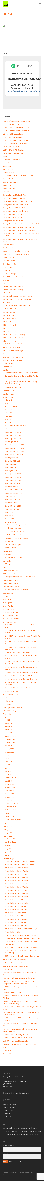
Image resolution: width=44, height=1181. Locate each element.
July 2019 (8, 758)
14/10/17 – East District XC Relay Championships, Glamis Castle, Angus (20, 1030)
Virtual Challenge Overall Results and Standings (21, 929)
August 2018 (9, 730)
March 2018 (9, 771)
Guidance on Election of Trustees (16, 538)
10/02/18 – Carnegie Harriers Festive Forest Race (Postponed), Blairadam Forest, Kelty (20, 982)
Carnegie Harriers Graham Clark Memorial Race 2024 (21, 227)
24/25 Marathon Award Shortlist (14, 153)
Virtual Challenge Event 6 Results (16, 916)
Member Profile (8, 367)
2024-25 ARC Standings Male (13, 137)
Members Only (8, 397)
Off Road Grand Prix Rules (16, 531)
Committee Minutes (9, 264)
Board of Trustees (9, 179)
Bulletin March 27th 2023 (13, 493)
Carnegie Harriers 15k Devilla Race (14, 195)
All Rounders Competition (11, 160)
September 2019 (10, 810)
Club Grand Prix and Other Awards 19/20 (19, 175)
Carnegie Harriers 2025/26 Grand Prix (17, 305)
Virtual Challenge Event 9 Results (16, 926)
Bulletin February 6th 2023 (14, 455)
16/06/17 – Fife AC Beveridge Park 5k (15, 1035)
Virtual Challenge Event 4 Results (16, 909)
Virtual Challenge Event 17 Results (16, 890)
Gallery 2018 (7, 1051)
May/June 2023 (10, 845)
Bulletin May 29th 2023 (13, 506)
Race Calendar (8, 600)
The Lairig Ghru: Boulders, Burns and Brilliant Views (20, 1134)
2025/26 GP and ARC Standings (13, 150)
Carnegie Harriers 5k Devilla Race (14, 214)
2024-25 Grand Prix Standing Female (15, 140)
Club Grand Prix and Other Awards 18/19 (17, 251)
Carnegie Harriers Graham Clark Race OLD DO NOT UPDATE (20, 240)
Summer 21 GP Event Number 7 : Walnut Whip (21, 679)
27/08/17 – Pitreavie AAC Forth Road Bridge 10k (19, 1044)
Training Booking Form (13, 819)
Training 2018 (9, 816)
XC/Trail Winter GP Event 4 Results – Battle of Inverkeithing (20, 951)
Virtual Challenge (8, 858)
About (5, 156)
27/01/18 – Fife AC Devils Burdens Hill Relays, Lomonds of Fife (22, 1008)
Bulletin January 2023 (12, 458)
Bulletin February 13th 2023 (14, 445)
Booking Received (9, 189)
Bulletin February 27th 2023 (14, 451)
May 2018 (8, 781)
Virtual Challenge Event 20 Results (16, 903)
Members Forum (8, 391)
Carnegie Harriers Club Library (13, 221)
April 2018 (8, 723)
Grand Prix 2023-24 (9, 312)
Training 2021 (7, 830)
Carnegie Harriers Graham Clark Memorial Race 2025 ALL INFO (21, 234)
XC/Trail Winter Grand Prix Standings (15, 966)
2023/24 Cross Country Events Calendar (16, 127)
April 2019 (8, 720)
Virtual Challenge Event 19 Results (16, 897)
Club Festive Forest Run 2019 (15, 387)
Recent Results (8, 606)
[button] (40, 4)
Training (5, 717)
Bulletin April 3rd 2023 (12, 442)
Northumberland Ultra (10, 571)
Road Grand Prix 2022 (10, 691)
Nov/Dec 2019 (10, 787)
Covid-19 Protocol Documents (13, 277)
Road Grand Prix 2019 (10, 616)
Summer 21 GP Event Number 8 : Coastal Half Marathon (21, 683)
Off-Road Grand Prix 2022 (11, 587)
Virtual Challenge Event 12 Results (16, 874)
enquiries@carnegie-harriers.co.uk (18, 1093)
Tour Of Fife (7, 714)
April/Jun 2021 (9, 726)
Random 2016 (7, 1054)
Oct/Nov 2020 (10, 794)
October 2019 (9, 800)
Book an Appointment (10, 182)
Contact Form (7, 267)
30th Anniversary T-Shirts (13, 557)
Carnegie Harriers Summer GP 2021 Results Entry (22, 373)
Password (6, 1153)
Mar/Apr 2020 (9, 768)
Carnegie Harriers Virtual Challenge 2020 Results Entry (21, 377)
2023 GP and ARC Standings (12, 124)
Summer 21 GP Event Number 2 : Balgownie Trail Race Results (22, 662)
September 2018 (10, 807)
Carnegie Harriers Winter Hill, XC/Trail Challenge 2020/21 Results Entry (21, 382)
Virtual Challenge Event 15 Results (16, 884)
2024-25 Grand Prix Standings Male (15, 144)
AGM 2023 (8, 403)
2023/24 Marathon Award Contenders (16, 131)
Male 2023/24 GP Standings (12, 360)
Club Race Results (9, 261)
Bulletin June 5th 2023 (12, 483)
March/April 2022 (11, 778)
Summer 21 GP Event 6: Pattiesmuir (17, 653)
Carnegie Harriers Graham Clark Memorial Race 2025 (21, 230)
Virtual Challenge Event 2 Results (16, 900)
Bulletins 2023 (10, 519)
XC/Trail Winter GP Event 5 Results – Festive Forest (22, 956)
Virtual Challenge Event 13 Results (16, 877)
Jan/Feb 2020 (9, 746)
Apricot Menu (7, 163)
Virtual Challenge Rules (12, 932)
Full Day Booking (8, 293)
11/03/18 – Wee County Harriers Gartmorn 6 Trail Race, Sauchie (22, 988)
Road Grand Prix (8, 609)
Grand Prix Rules (10, 522)
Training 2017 (9, 813)
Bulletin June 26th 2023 (13, 480)
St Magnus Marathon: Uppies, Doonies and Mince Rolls (22, 1131)
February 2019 (10, 742)
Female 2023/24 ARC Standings (13, 286)
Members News (8, 394)
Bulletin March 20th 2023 (13, 490)
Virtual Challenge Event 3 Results (16, 906)
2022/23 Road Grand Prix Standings (17, 589)
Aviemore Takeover (9, 169)
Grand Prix (6, 302)
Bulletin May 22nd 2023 (13, 503)
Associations (7, 166)
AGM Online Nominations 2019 (15, 426)
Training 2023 (7, 836)
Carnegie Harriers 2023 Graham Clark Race (17, 201)
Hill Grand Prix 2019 (9, 328)
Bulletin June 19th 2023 (13, 477)
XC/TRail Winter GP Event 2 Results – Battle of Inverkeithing (21, 943)
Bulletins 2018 (10, 512)
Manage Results (8, 364)
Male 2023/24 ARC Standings (13, 357)
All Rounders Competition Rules (18, 525)
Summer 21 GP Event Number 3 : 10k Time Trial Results (21, 668)
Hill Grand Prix (7, 322)
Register (18, 1161)
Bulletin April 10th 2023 (13, 432)
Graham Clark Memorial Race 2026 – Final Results (20, 1128)
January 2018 (9, 749)
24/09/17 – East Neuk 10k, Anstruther (16, 1041)
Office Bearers (8, 593)
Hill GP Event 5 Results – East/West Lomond (20, 861)
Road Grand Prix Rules (14, 534)
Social (5, 698)
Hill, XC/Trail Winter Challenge (13, 351)
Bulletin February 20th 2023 (14, 448)
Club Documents (8, 245)
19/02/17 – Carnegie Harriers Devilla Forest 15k (19, 1038)
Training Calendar (9, 849)
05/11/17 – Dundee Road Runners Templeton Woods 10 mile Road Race (21, 1013)
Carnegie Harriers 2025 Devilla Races (15, 208)
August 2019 (9, 733)
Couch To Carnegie (9, 274)
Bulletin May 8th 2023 (12, 509)
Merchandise (9, 541)
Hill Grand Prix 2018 (9, 325)
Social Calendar (8, 701)
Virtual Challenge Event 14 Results (16, 881)
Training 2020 (7, 826)
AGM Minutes (9, 422)
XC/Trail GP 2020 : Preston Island (14, 963)
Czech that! (6, 280)
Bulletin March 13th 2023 (13, 487)
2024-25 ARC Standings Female (13, 134)
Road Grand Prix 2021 (10, 622)
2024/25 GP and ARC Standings (13, 147)
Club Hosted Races (9, 257)
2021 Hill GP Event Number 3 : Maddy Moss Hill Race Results (23, 637)
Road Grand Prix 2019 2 (11, 619)
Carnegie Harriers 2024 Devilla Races (15, 205)
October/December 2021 (13, 803)
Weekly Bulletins (10, 548)
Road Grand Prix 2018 (10, 612)
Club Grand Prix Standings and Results (16, 254)
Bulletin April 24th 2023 (13, 438)
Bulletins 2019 (10, 516)
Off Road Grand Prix (9, 574)
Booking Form (8, 185)
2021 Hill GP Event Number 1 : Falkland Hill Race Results (21, 626)
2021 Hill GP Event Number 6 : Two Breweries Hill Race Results (22, 648)
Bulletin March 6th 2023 (13, 496)
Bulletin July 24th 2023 (12, 467)
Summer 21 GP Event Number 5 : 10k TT (19, 676)
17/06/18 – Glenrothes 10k (12, 992)
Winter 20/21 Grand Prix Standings (14, 960)
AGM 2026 (8, 416)
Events (5, 283)
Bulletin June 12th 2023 (13, 474)
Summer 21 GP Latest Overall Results (18, 688)
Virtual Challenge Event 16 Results (16, 887)
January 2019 (9, 752)
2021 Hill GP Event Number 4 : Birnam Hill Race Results (21, 643)
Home (5, 354)
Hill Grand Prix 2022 (9, 341)
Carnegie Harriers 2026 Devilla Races (15, 211)
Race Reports (7, 603)
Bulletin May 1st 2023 (12, 500)
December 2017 (10, 736)
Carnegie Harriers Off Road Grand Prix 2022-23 (21, 577)
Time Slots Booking (9, 711)
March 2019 (9, 775)
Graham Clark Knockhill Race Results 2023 (17, 296)
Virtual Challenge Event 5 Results (16, 913)
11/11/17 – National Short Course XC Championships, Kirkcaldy (21, 1024)
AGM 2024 (8, 410)
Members (6, 370)
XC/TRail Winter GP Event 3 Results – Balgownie (21, 947)
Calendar (6, 192)
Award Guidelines (9, 172)
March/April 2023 (11, 842)
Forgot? (11, 1161)
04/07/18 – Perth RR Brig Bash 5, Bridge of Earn (19, 978)
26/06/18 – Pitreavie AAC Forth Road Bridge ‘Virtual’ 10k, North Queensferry (20, 1002)
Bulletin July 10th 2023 (12, 461)
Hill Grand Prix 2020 (9, 331)
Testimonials (7, 704)
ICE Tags (8, 564)
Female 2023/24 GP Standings (13, 290)
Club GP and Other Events (12, 248)
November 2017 (10, 791)
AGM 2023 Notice (11, 406)
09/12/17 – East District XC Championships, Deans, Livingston (20, 1019)
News (5, 567)
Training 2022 (7, 833)
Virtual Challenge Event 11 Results (16, 871)
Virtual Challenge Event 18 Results (16, 893)
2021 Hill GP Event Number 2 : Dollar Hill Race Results (20, 631)
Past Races (6, 596)
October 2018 (9, 797)
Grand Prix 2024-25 (9, 315)
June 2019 (8, 765)
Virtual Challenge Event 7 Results (16, 919)
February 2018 (10, 739)
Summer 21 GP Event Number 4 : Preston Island (21, 673)
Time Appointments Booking (13, 707)
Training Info (7, 852)
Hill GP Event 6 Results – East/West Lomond (20, 864)
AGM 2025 (8, 413)
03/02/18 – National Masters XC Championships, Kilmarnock (19, 973)
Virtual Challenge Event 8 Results (16, 922)
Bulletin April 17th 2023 (13, 435)
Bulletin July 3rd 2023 (12, 471)
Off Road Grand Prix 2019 (11, 580)
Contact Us (6, 270)
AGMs (7, 429)
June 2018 (8, 762)
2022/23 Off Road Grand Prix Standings (16, 121)
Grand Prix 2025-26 (9, 319)
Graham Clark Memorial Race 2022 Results (17, 299)
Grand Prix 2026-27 (11, 308)
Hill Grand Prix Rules (14, 528)
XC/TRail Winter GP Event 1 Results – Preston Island (23, 938)
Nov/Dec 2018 (10, 784)
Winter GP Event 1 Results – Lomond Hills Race (21, 935)
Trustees (6, 855)
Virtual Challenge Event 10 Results (16, 868)
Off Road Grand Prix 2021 (11, 583)
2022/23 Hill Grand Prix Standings (16, 344)
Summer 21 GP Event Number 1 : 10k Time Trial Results (21, 657)
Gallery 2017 (7, 1047)
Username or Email (9, 1146)
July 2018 (8, 755)
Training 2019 (7, 823)
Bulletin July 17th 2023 (12, 464)
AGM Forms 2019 (11, 419)
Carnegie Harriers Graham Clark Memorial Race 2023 (21, 224)
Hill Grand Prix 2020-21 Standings (14, 335)
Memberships (7, 551)
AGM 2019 (8, 400)
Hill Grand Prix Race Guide (12, 347)
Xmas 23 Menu (8, 969)
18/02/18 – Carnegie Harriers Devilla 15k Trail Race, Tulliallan (20, 997)
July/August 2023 (10, 839)
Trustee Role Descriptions (14, 544)
